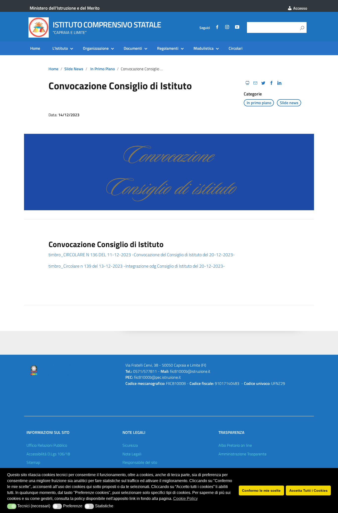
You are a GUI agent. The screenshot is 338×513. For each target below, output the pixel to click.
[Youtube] (237, 27)
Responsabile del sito (139, 462)
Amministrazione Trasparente (242, 454)
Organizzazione (96, 48)
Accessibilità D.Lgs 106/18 (48, 454)
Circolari (235, 48)
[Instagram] (227, 27)
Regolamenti (167, 48)
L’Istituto (60, 48)
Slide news (73, 69)
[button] (11, 506)
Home (35, 48)
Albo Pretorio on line (235, 445)
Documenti (133, 48)
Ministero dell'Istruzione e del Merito (65, 8)
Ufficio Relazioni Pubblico (46, 445)
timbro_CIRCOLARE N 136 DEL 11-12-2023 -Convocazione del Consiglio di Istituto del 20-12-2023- (141, 254)
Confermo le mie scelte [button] (261, 490)
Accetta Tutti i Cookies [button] (308, 490)
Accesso (299, 8)
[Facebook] (217, 27)
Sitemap (33, 462)
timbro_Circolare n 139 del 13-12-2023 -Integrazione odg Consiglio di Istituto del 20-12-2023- (136, 266)
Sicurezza (130, 445)
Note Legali (131, 454)
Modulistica (203, 48)
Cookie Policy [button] (185, 498)
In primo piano (102, 69)
